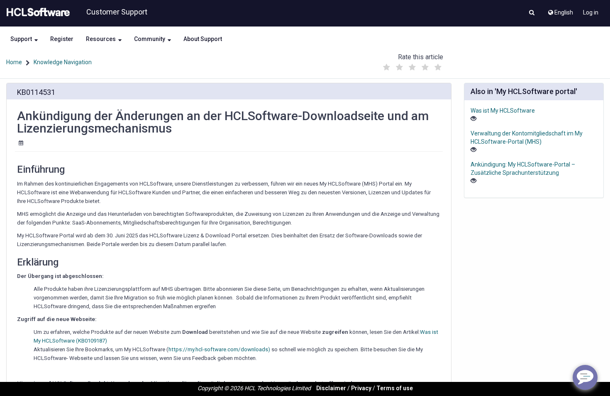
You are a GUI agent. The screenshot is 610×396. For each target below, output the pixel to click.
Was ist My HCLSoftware (503, 110)
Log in (590, 12)
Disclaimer (331, 388)
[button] (532, 13)
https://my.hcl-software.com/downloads (218, 349)
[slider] (412, 65)
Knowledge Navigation (63, 62)
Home (14, 62)
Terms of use (394, 388)
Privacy (361, 388)
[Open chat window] (585, 377)
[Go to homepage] (36, 12)
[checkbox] (387, 67)
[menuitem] (560, 10)
